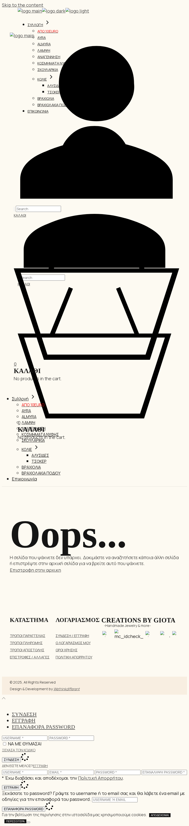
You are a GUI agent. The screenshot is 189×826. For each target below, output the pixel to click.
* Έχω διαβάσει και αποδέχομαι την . (63, 778)
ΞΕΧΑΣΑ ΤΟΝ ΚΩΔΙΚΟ (18, 750)
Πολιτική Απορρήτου (74, 657)
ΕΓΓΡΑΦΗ (40, 765)
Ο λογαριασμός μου (73, 642)
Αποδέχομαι (160, 815)
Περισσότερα (15, 821)
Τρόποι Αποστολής (27, 650)
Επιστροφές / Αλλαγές (29, 657)
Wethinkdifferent (66, 689)
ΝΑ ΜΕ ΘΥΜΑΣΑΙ (25, 743)
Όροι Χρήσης (67, 650)
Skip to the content (22, 5)
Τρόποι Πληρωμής (26, 642)
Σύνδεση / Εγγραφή (72, 635)
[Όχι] (28, 822)
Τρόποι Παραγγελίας (27, 635)
